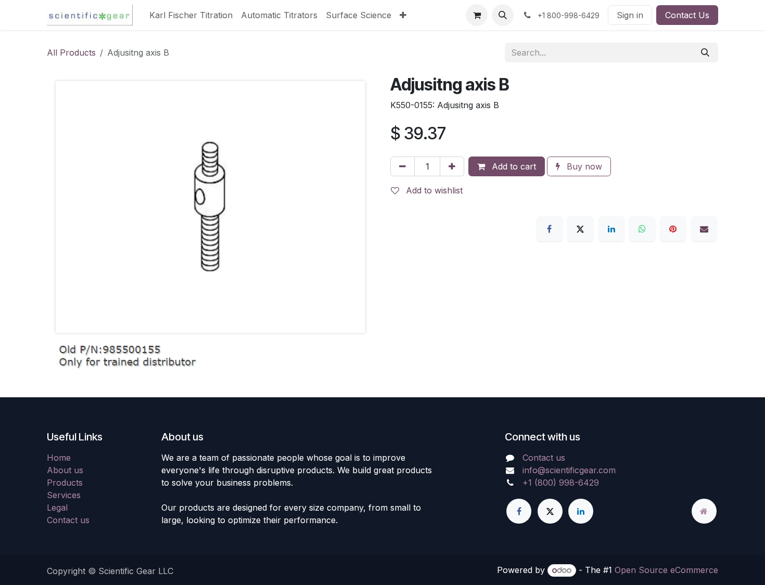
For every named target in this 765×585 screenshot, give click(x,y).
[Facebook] (549, 228)
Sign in (630, 15)
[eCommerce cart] (477, 15)
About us (65, 470)
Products (65, 482)
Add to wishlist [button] (433, 190)
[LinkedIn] (611, 228)
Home (59, 457)
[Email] (704, 228)
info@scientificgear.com (569, 470)
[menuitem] (191, 15)
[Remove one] (402, 166)
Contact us (68, 520)
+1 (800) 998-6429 (560, 482)
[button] (503, 15)
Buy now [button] (583, 166)
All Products (71, 52)
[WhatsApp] (642, 228)
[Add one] (452, 166)
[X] (580, 228)
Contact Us (687, 15)
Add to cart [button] (512, 166)
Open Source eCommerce (666, 570)
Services (64, 495)
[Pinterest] (672, 228)
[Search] (705, 52)
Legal (57, 507)
